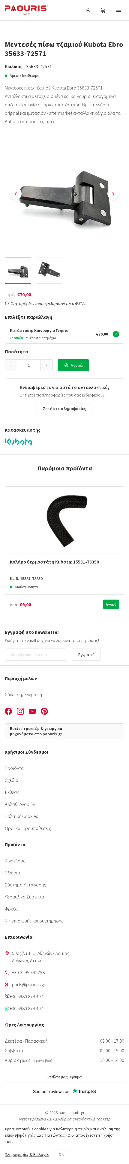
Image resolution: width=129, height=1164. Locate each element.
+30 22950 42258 (28, 972)
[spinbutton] (29, 365)
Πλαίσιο (12, 873)
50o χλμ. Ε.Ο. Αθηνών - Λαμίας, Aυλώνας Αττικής (41, 956)
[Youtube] (32, 712)
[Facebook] (8, 712)
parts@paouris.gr (28, 984)
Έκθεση (12, 792)
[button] (11, 365)
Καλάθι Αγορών (20, 804)
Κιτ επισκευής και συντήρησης (34, 921)
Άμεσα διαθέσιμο (25, 75)
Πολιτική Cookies (21, 816)
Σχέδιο (11, 780)
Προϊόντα (14, 768)
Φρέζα (11, 909)
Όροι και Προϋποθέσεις (28, 828)
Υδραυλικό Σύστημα (24, 897)
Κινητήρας (15, 861)
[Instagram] (20, 712)
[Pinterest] (44, 712)
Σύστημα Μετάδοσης (25, 885)
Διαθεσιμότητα (26, 587)
